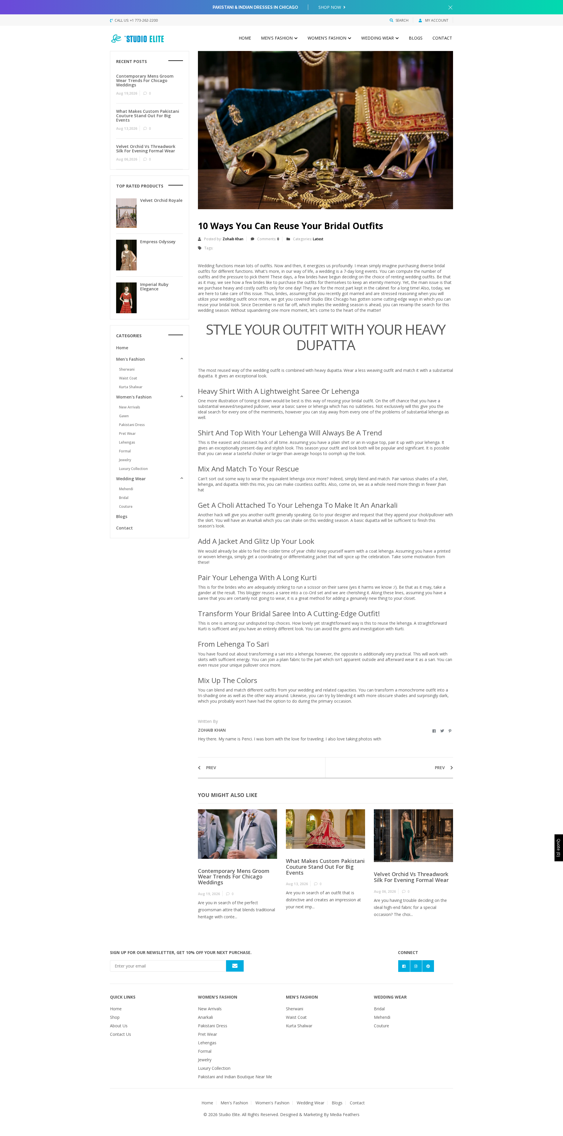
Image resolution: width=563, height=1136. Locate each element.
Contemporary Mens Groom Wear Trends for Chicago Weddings (233, 876)
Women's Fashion (327, 38)
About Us (119, 1025)
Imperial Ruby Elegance (154, 287)
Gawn (124, 415)
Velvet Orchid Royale (161, 200)
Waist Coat (128, 378)
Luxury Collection (133, 468)
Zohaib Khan (233, 238)
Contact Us (120, 1034)
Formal (125, 451)
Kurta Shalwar (131, 386)
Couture (126, 506)
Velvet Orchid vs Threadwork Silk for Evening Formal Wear (411, 877)
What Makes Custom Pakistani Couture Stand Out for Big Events (325, 866)
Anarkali (205, 1017)
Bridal (123, 497)
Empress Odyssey (158, 241)
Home (245, 38)
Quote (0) (559, 848)
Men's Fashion (277, 38)
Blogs (416, 38)
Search (402, 20)
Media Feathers (344, 1114)
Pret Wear (127, 433)
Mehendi (126, 488)
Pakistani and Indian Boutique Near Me (235, 1076)
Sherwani (127, 369)
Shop (115, 1017)
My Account (436, 20)
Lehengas (127, 442)
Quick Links (122, 997)
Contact (442, 38)
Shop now (330, 7)
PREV (210, 767)
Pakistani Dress (132, 424)
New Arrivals (129, 407)
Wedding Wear (378, 38)
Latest (318, 238)
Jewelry (125, 459)
